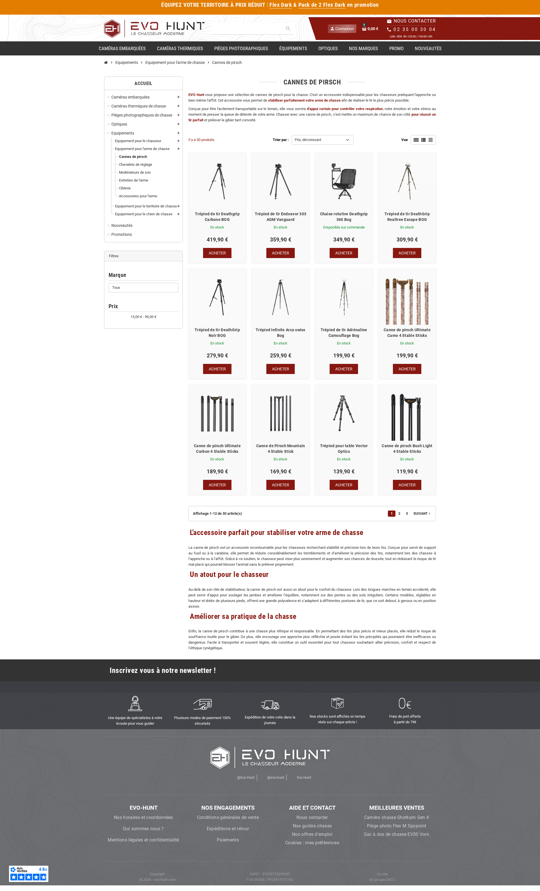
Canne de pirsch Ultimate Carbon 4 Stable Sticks (217, 449)
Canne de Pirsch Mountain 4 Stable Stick (280, 449)
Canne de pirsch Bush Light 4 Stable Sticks (407, 449)
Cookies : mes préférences (312, 842)
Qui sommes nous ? (143, 828)
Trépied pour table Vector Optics (344, 449)
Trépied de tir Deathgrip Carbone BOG (217, 217)
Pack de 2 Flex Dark (321, 5)
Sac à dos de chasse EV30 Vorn (396, 834)
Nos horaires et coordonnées (143, 817)
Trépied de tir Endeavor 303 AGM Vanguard (281, 217)
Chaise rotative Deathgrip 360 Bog (344, 217)
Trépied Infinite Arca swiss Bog (280, 333)
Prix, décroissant (308, 140)
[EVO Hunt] (154, 28)
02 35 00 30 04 (414, 29)
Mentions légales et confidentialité (143, 840)
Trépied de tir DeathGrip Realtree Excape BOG (407, 217)
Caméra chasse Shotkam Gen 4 (396, 817)
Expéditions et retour (228, 828)
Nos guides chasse (312, 826)
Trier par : (281, 140)
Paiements (228, 840)
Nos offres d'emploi (312, 834)
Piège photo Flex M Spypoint (396, 826)
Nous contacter (312, 817)
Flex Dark (280, 5)
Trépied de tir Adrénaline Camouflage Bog (344, 333)
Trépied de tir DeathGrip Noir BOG (217, 333)
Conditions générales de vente (228, 817)
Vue (404, 140)
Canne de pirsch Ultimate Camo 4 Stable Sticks (407, 333)
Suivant (422, 514)
